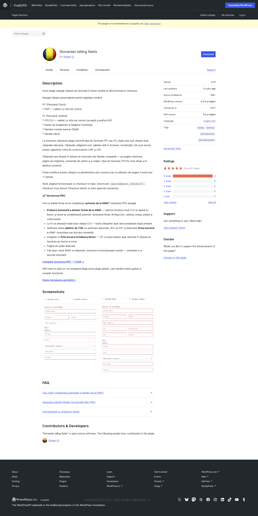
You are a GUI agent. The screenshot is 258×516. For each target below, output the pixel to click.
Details (49, 69)
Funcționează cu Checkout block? (61, 411)
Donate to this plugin (175, 257)
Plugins (62, 481)
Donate (159, 481)
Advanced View (172, 148)
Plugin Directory (20, 15)
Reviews (64, 69)
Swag (158, 486)
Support (211, 69)
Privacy (15, 486)
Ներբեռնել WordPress (240, 5)
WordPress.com (211, 472)
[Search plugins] (44, 34)
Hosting (16, 481)
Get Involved (160, 472)
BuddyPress (209, 486)
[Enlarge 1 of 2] (93, 301)
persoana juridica (206, 140)
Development (102, 69)
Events (157, 476)
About (15, 472)
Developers (112, 481)
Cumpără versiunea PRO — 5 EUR (63, 261)
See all (212, 202)
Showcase (64, 472)
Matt (205, 476)
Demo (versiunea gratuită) (59, 280)
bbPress (207, 481)
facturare (210, 128)
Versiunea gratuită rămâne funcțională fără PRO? (69, 402)
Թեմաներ (64, 476)
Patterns (63, 486)
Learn (109, 472)
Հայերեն (44, 500)
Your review (170, 202)
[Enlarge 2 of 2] (150, 301)
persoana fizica (207, 134)
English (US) (210, 121)
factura (201, 128)
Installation (82, 69)
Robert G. (68, 56)
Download (208, 54)
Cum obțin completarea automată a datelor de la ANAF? (73, 392)
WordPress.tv (115, 486)
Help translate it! (152, 23)
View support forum (174, 227)
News (14, 476)
